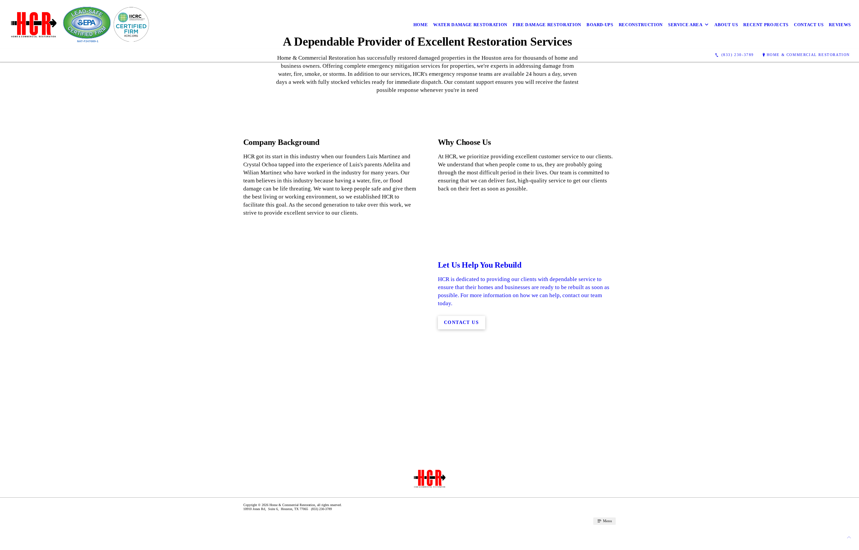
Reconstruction (641, 24)
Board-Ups (600, 24)
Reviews (840, 24)
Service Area (685, 24)
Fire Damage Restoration (547, 24)
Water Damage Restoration (470, 24)
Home (420, 24)
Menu (607, 521)
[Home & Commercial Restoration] (78, 24)
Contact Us (809, 24)
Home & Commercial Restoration (808, 55)
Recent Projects (766, 24)
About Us (726, 24)
